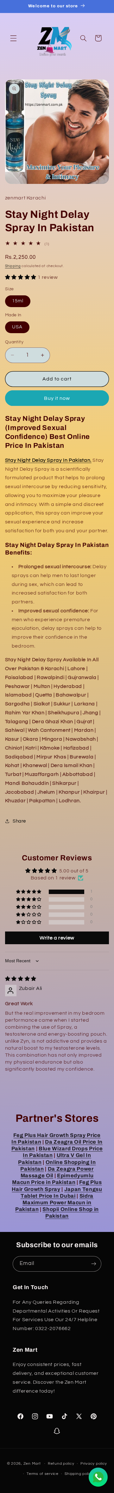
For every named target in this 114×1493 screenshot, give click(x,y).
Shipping (13, 266)
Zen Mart (32, 1463)
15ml (17, 301)
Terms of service (43, 1474)
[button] (13, 38)
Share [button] (19, 821)
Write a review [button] (57, 937)
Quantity (14, 342)
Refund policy (61, 1463)
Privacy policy (93, 1463)
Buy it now (57, 398)
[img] (20, 978)
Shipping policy (79, 1474)
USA (17, 327)
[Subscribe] (93, 1264)
